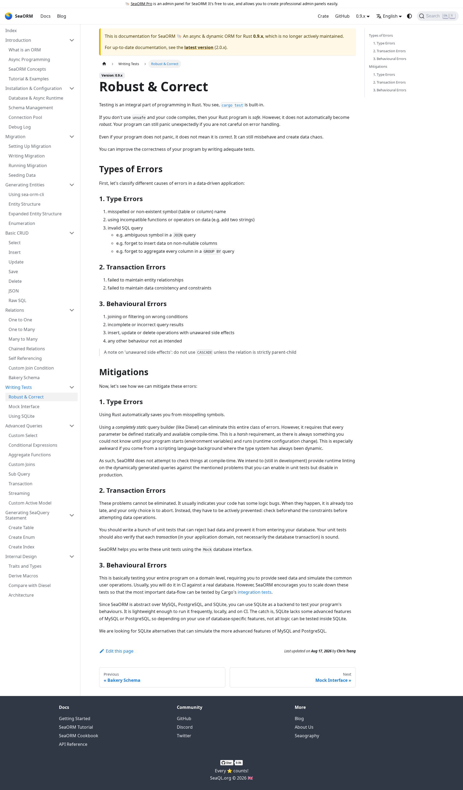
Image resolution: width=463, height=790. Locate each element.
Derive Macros (23, 576)
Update (16, 262)
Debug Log (20, 127)
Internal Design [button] (21, 556)
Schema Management (31, 108)
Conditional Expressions (33, 445)
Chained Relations (27, 349)
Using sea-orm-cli (26, 194)
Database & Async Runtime (36, 98)
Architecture (21, 595)
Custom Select (23, 435)
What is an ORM (25, 50)
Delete (15, 281)
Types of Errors (381, 35)
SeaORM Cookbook (78, 736)
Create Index (21, 547)
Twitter (184, 736)
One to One (20, 320)
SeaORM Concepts (27, 69)
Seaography (307, 736)
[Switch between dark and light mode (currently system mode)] (409, 16)
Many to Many (23, 339)
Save (13, 271)
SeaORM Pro (141, 3)
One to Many (22, 329)
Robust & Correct (26, 397)
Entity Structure (24, 204)
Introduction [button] (18, 40)
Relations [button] (14, 310)
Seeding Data (22, 175)
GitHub (342, 16)
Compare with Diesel (30, 585)
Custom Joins (22, 464)
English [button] (390, 16)
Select (15, 243)
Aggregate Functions (30, 455)
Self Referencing (25, 358)
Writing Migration (27, 156)
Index (11, 30)
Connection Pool (25, 117)
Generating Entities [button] (24, 185)
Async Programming (29, 59)
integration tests (254, 592)
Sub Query (19, 474)
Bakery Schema (24, 378)
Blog (61, 16)
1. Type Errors (384, 43)
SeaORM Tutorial (76, 727)
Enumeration (22, 223)
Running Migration (28, 165)
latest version (199, 47)
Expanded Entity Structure (35, 214)
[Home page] (104, 64)
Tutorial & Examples (29, 79)
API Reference (73, 744)
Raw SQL (17, 300)
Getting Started (74, 718)
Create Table (21, 528)
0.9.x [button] (360, 16)
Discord (185, 727)
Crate (323, 16)
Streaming (19, 493)
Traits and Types (25, 566)
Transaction (20, 484)
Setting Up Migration (30, 146)
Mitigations (378, 66)
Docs (45, 16)
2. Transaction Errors (389, 50)
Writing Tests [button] (18, 387)
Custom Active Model (30, 503)
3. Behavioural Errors (389, 58)
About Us (304, 727)
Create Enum (22, 537)
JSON (14, 291)
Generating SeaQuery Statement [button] (27, 515)
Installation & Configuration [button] (33, 88)
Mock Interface (24, 406)
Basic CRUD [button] (17, 233)
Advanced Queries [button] (23, 426)
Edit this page (119, 651)
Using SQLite (22, 416)
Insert (15, 252)
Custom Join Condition (31, 368)
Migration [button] (15, 137)
